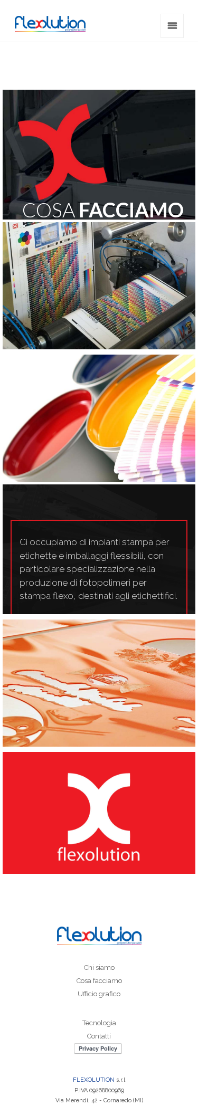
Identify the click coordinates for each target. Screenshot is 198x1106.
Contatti (99, 1036)
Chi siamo (99, 967)
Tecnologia (99, 1023)
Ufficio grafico (99, 994)
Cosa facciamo (99, 981)
